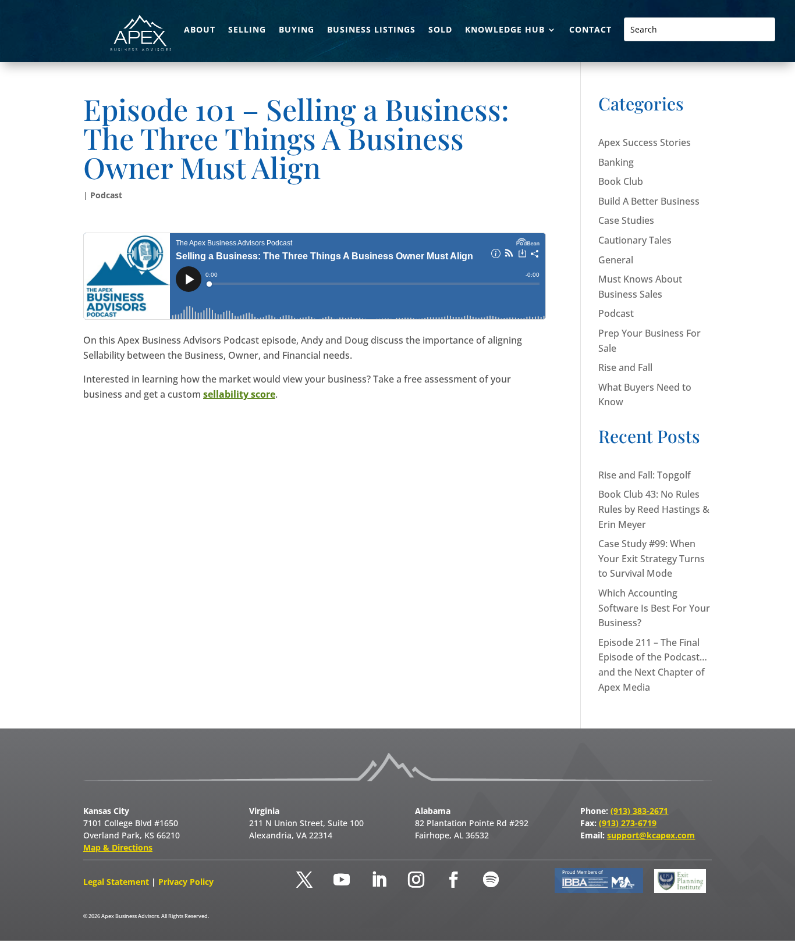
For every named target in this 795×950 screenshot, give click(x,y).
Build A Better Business (649, 201)
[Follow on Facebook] (453, 879)
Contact (590, 30)
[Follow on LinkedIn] (379, 879)
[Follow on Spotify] (490, 879)
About (199, 30)
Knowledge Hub (505, 30)
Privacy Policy (186, 881)
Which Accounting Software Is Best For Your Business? (654, 608)
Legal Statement (117, 881)
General (615, 259)
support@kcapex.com (651, 835)
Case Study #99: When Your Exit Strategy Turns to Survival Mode (651, 558)
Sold (440, 30)
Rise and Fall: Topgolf (644, 475)
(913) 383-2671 (639, 810)
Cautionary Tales (635, 240)
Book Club (620, 181)
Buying (296, 30)
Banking (616, 162)
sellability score (239, 394)
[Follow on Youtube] (341, 879)
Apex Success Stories (644, 142)
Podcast (106, 195)
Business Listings (371, 30)
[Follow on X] (304, 879)
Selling (247, 30)
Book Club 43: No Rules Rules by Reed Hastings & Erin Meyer (653, 509)
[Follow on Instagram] (416, 879)
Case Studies (626, 220)
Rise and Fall (625, 367)
